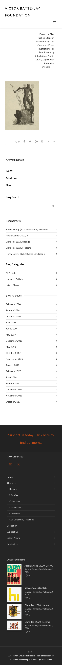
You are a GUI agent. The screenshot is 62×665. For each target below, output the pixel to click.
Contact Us (13, 544)
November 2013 (14, 395)
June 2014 (11, 377)
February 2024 (13, 304)
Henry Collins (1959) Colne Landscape (25, 253)
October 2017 (13, 353)
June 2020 (11, 328)
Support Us (12, 531)
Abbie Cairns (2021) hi (17, 235)
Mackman (48, 660)
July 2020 (11, 322)
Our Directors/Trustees (21, 519)
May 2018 (11, 346)
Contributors (16, 507)
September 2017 (14, 359)
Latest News (12, 285)
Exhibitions (15, 513)
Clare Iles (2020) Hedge (18, 241)
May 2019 (11, 334)
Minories (13, 495)
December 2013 (14, 389)
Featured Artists (14, 279)
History (13, 489)
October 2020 (13, 316)
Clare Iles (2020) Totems (18, 247)
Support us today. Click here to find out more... (31, 438)
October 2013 (13, 401)
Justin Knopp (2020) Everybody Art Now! (27, 229)
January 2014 (13, 383)
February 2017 (13, 371)
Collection (14, 501)
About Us (12, 483)
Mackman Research (18, 660)
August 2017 (12, 365)
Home (10, 477)
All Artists (11, 272)
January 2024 (13, 310)
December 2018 (14, 340)
